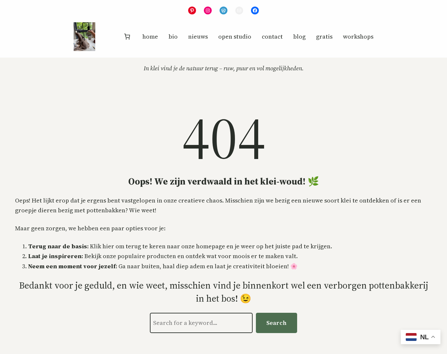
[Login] (109, 37)
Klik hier (102, 246)
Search (276, 323)
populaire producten (146, 256)
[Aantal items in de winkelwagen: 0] (127, 36)
